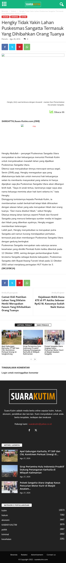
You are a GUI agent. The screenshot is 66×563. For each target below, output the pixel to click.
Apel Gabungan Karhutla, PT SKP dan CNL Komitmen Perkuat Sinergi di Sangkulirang (10, 350)
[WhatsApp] (27, 47)
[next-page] (35, 359)
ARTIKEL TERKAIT (24, 325)
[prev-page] (31, 359)
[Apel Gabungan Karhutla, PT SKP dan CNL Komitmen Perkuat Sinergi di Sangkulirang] (11, 337)
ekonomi (5, 520)
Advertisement (37, 554)
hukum (13, 11)
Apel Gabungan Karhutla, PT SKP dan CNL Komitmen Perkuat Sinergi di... (40, 453)
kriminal (14, 17)
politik (4, 529)
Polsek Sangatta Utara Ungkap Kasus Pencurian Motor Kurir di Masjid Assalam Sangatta (54, 350)
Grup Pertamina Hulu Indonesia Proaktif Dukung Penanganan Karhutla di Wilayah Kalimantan (32, 350)
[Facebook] (5, 47)
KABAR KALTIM (9, 525)
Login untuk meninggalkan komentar (20, 373)
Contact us (51, 554)
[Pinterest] (19, 47)
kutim (23, 17)
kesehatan (6, 539)
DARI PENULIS (43, 325)
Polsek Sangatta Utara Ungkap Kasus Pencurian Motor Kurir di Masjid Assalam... (40, 485)
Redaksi (24, 554)
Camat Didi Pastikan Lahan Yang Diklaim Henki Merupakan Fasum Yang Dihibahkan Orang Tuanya (16, 303)
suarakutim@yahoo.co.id (40, 424)
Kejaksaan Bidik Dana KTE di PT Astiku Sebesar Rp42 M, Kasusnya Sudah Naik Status (49, 301)
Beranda (5, 11)
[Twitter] (12, 47)
